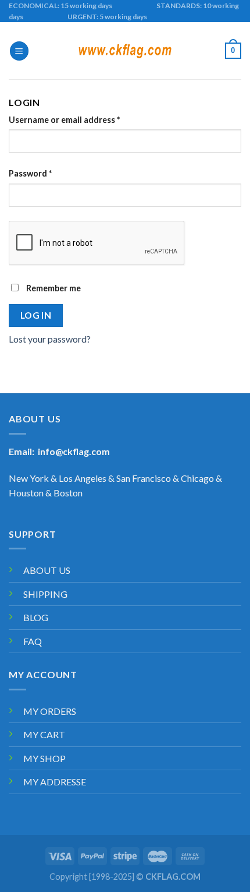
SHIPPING (45, 594)
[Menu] (19, 51)
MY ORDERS (49, 711)
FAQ (32, 641)
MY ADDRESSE (54, 781)
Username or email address (64, 120)
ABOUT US (46, 570)
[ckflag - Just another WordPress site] (125, 51)
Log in (36, 315)
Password (30, 173)
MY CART (44, 734)
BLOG (35, 617)
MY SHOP (44, 758)
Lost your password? (50, 338)
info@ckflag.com (74, 451)
